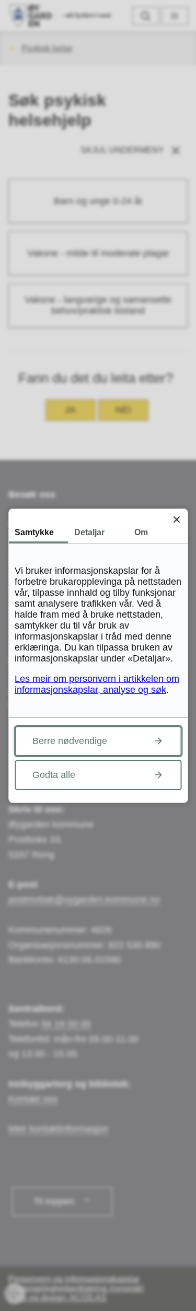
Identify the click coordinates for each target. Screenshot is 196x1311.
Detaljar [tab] (89, 532)
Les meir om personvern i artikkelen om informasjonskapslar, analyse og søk (97, 684)
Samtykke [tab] (34, 532)
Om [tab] (141, 532)
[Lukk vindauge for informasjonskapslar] (176, 519)
